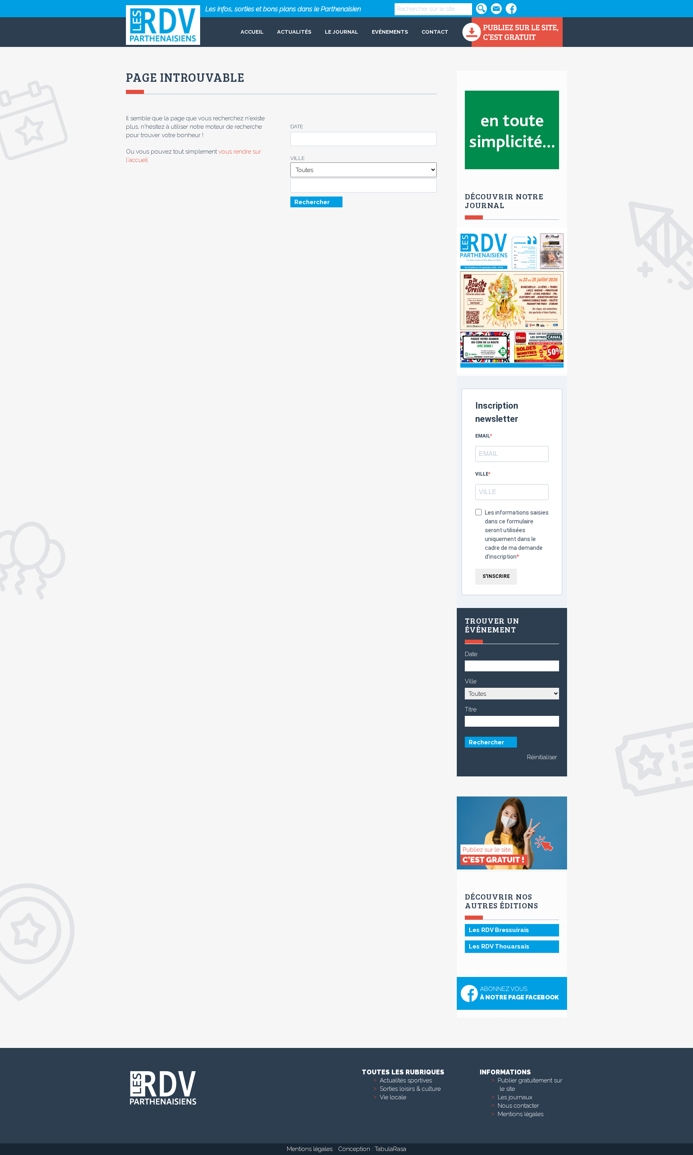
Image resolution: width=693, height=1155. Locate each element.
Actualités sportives (406, 1080)
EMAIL (482, 436)
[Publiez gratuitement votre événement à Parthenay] (512, 32)
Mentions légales (520, 1114)
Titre (470, 709)
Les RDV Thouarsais (499, 946)
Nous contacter (518, 1105)
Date (296, 127)
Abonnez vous (519, 993)
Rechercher (312, 202)
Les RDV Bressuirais (499, 930)
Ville (297, 158)
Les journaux (515, 1097)
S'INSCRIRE (496, 576)
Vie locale (393, 1097)
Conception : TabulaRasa (372, 1149)
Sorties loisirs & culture (410, 1088)
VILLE (481, 474)
